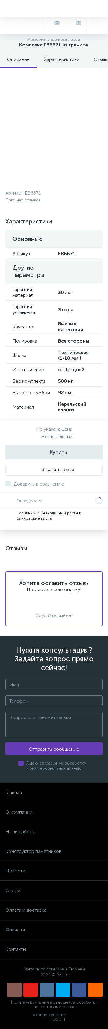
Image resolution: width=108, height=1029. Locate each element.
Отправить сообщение (54, 749)
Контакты (15, 949)
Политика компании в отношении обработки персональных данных (54, 1004)
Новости (15, 871)
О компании (18, 812)
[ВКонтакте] (47, 990)
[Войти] (97, 25)
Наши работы (20, 831)
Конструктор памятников (33, 851)
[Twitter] (63, 990)
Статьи (12, 890)
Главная (13, 792)
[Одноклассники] (95, 990)
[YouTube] (30, 990)
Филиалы (15, 929)
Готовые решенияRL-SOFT (49, 1016)
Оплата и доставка (25, 910)
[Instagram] (14, 990)
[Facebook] (79, 990)
